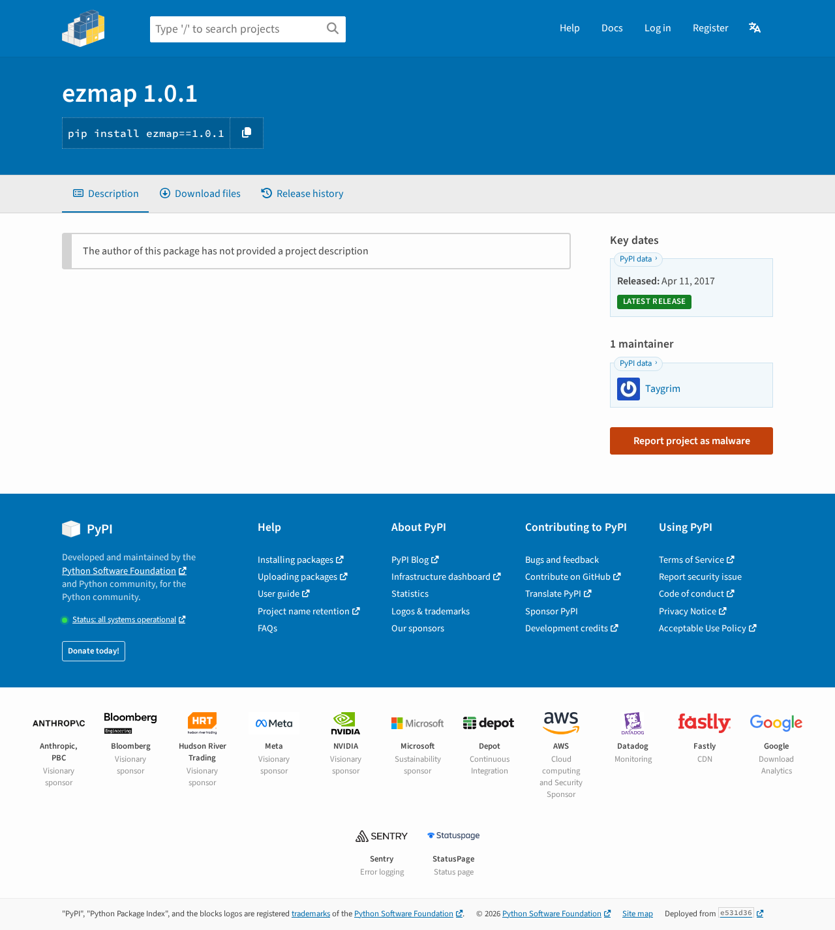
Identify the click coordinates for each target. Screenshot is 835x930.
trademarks (311, 914)
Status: (124, 619)
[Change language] (755, 28)
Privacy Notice (687, 611)
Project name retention (304, 611)
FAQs (267, 628)
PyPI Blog (410, 560)
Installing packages (295, 560)
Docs (612, 28)
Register (711, 28)
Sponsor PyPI (551, 611)
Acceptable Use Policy (702, 628)
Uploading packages (297, 577)
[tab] (105, 193)
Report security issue (700, 577)
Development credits (566, 628)
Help (570, 28)
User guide (278, 594)
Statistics (410, 594)
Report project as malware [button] (691, 441)
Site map (637, 914)
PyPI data (636, 259)
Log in (658, 28)
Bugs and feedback (562, 560)
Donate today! (93, 651)
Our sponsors (417, 628)
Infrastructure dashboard (441, 577)
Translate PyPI (553, 594)
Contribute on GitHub (568, 577)
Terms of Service (691, 560)
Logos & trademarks (430, 611)
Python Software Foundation (119, 571)
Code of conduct (691, 594)
